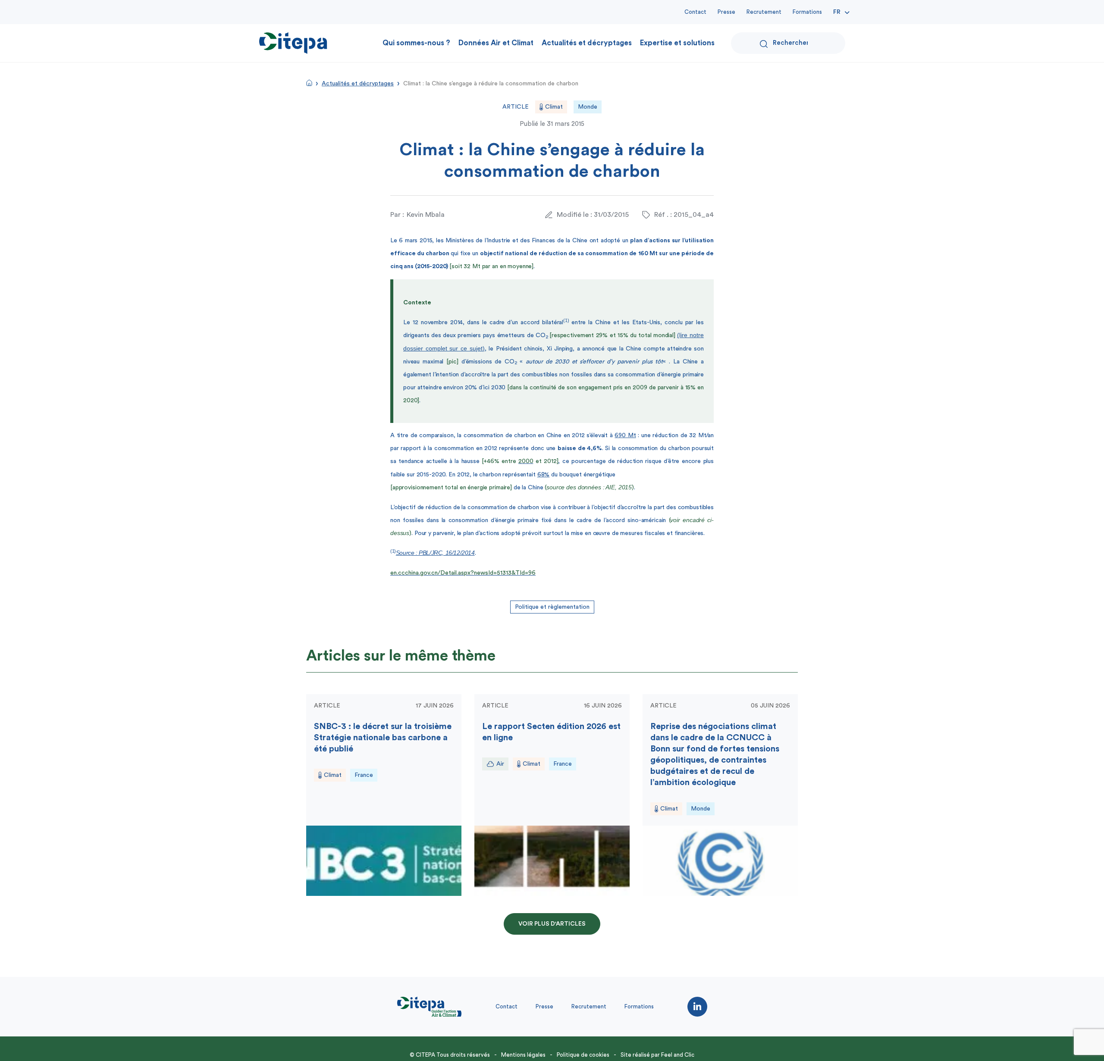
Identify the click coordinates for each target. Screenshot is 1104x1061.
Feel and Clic (677, 1055)
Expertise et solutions (677, 43)
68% (543, 475)
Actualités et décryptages (587, 43)
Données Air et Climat (495, 43)
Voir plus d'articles (552, 924)
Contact (695, 12)
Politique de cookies (583, 1055)
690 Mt (625, 435)
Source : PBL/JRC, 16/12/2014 (435, 552)
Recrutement (763, 12)
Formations (807, 12)
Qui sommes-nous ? (416, 43)
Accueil (309, 82)
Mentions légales (523, 1055)
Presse (726, 12)
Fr (837, 12)
